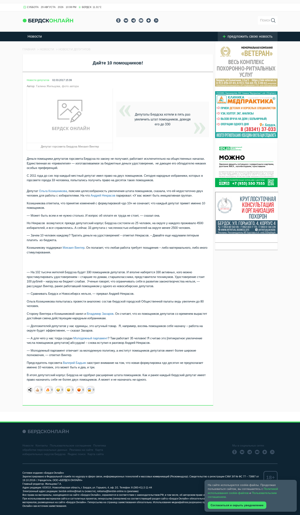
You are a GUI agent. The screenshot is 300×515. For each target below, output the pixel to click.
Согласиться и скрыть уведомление (237, 505)
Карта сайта (96, 454)
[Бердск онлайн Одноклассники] (118, 20)
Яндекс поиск (77, 454)
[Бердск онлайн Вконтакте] (126, 20)
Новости (35, 36)
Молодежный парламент (90, 338)
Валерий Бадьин (74, 362)
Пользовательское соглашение (70, 445)
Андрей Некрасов (103, 195)
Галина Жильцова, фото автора (57, 86)
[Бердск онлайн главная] (45, 431)
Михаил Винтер (73, 247)
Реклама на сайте (81, 449)
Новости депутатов (38, 80)
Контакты (42, 445)
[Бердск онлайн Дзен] (148, 20)
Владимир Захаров (100, 313)
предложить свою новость (250, 36)
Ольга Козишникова (53, 191)
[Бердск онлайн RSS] (156, 20)
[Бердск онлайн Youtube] (141, 20)
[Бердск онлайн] (47, 20)
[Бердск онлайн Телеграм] (133, 20)
